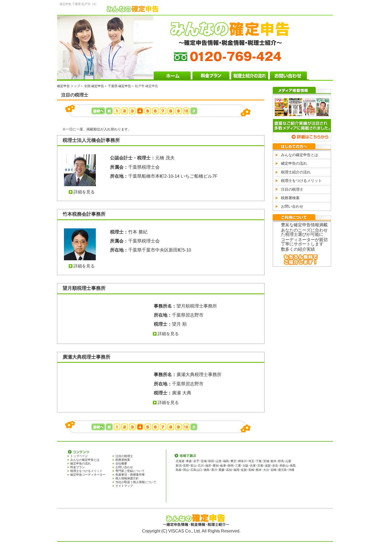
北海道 (180, 461)
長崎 (251, 469)
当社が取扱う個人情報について (135, 482)
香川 (214, 469)
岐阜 (223, 465)
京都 (260, 465)
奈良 (275, 465)
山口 (199, 469)
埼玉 (251, 461)
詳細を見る (84, 192)
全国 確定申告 (94, 86)
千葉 (259, 461)
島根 (178, 469)
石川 (201, 465)
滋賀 (268, 465)
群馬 (281, 461)
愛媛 (221, 469)
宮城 (204, 461)
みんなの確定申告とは (299, 155)
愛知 (216, 465)
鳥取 (293, 465)
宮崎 (273, 469)
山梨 (288, 461)
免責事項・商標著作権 (130, 474)
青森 (189, 461)
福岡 (236, 469)
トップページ (79, 456)
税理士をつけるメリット (301, 180)
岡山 (186, 469)
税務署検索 (290, 198)
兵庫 (253, 465)
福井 (208, 465)
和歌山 (284, 465)
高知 (229, 469)
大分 (266, 469)
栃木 (273, 461)
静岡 (230, 465)
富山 (193, 465)
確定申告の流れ (294, 163)
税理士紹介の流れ (296, 172)
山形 (219, 461)
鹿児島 (282, 469)
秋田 (211, 461)
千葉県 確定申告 (119, 86)
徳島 (207, 469)
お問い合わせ (292, 206)
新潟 (178, 465)
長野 (186, 465)
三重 (238, 465)
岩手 (196, 461)
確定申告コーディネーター (87, 474)
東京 (233, 461)
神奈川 (242, 461)
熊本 (259, 469)
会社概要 (121, 463)
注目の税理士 (292, 189)
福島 (226, 461)
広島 (193, 469)
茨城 (266, 461)
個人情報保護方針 (127, 478)
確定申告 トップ (68, 86)
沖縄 (291, 469)
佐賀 (244, 469)
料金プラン (77, 467)
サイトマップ (124, 485)
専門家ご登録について (130, 470)
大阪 (245, 465)
